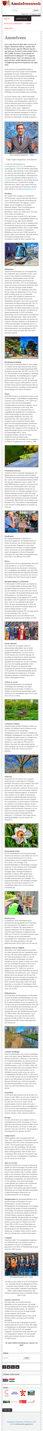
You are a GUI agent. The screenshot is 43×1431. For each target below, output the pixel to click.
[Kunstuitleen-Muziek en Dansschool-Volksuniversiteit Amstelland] (6, 1396)
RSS (34, 1422)
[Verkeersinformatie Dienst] (31, 1396)
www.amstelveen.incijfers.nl (14, 166)
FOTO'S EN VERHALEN (13, 23)
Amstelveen (28, 1422)
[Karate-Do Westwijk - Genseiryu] (23, 1396)
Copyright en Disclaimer (15, 1422)
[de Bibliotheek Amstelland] (31, 1405)
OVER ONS (8, 28)
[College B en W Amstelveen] (6, 1405)
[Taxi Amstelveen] (15, 1405)
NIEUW (7, 19)
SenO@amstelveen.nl (29, 189)
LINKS (28, 23)
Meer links (7, 1410)
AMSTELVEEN (21, 19)
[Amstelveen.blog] (23, 1405)
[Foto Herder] (15, 1396)
